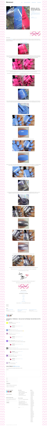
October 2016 (32, 394)
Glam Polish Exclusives (21, 394)
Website (7, 381)
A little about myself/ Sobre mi (27, 2)
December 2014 (32, 413)
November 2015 (32, 403)
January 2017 (32, 391)
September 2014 (32, 416)
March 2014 (32, 421)
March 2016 (32, 399)
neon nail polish (33, 14)
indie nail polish (34, 13)
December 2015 (32, 402)
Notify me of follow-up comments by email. (12, 385)
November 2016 (32, 393)
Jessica (10, 347)
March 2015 (32, 410)
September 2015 (32, 405)
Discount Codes (39, 2)
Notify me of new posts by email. (10, 386)
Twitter (23, 298)
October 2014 (32, 415)
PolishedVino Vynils (18, 73)
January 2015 (32, 412)
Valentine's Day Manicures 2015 (32, 309)
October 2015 (32, 404)
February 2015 (32, 411)
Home (21, 2)
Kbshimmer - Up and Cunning (9, 309)
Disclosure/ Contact (34, 2)
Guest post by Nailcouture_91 (22, 391)
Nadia (14, 366)
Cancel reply (18, 366)
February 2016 (32, 400)
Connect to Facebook (9, 394)
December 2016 (32, 392)
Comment (7, 369)
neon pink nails (36, 14)
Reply (19, 322)
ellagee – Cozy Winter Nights (22, 393)
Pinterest (23, 299)
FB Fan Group (23, 301)
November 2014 (32, 414)
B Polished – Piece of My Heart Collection (23, 392)
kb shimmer (38, 13)
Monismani (9, 2)
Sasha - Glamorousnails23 (12, 340)
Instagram (23, 296)
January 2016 (32, 401)
